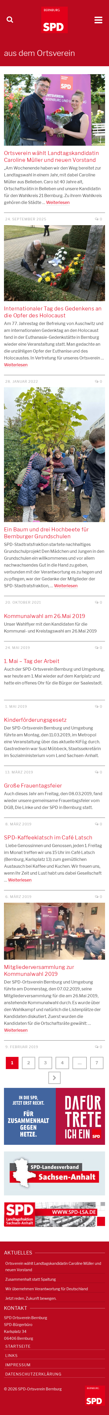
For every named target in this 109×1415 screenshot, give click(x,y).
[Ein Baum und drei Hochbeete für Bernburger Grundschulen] (54, 454)
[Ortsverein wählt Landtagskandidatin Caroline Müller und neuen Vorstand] (54, 110)
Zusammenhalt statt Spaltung (30, 1279)
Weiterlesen (58, 202)
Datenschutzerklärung (33, 1374)
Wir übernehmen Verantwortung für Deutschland (46, 1289)
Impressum (18, 1365)
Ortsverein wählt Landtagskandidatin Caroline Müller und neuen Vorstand (53, 1266)
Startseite (18, 1346)
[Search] (10, 20)
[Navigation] (98, 20)
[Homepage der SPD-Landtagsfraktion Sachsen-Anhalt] (54, 1214)
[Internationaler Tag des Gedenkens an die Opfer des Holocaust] (54, 263)
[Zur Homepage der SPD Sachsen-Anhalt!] (54, 1173)
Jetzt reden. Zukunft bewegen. (30, 1298)
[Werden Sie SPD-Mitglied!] (54, 1116)
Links (11, 1355)
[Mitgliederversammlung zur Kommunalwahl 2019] (54, 931)
